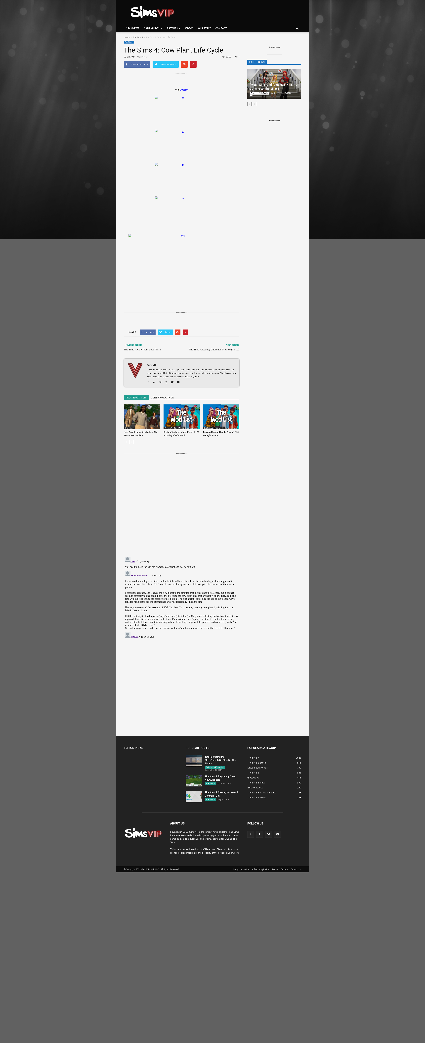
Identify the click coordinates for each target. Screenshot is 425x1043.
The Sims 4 (129, 42)
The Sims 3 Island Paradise (261, 792)
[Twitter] (173, 382)
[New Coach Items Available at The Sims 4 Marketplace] (142, 416)
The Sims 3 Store (256, 762)
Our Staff (204, 28)
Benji (272, 93)
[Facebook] (149, 382)
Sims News (132, 28)
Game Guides (152, 28)
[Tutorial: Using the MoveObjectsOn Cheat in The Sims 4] (194, 761)
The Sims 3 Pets (256, 782)
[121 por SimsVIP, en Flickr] (181, 264)
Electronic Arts (255, 787)
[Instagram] (161, 382)
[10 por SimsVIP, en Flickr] (181, 145)
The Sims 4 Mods (256, 797)
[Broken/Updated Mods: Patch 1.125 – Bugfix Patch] (221, 416)
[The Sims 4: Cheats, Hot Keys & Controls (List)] (194, 796)
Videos (189, 28)
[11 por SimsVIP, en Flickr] (181, 178)
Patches (172, 28)
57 (238, 56)
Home (127, 37)
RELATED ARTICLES (136, 397)
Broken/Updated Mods (174, 428)
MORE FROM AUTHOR (162, 397)
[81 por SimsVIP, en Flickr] (181, 111)
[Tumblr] (167, 382)
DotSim (183, 89)
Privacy (284, 869)
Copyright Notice (241, 869)
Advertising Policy (260, 869)
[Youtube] (179, 382)
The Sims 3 (253, 772)
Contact (221, 28)
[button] (297, 28)
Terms (275, 869)
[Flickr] (155, 382)
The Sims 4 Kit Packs (259, 93)
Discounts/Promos (257, 767)
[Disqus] (181, 510)
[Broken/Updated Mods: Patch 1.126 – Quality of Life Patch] (182, 416)
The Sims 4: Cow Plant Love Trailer (143, 349)
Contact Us (296, 869)
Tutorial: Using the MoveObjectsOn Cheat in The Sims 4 (220, 760)
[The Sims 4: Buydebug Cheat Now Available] (194, 780)
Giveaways (253, 777)
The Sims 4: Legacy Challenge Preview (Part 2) (214, 349)
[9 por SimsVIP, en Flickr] (181, 211)
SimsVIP (130, 56)
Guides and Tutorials (215, 767)
